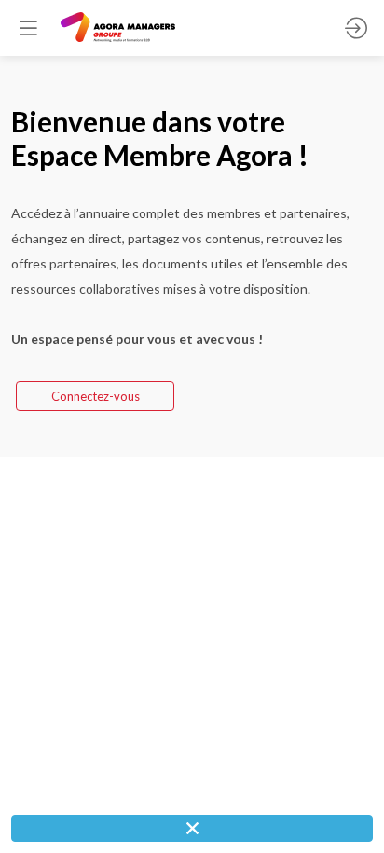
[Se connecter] (356, 28)
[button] (28, 28)
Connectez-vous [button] (95, 396)
